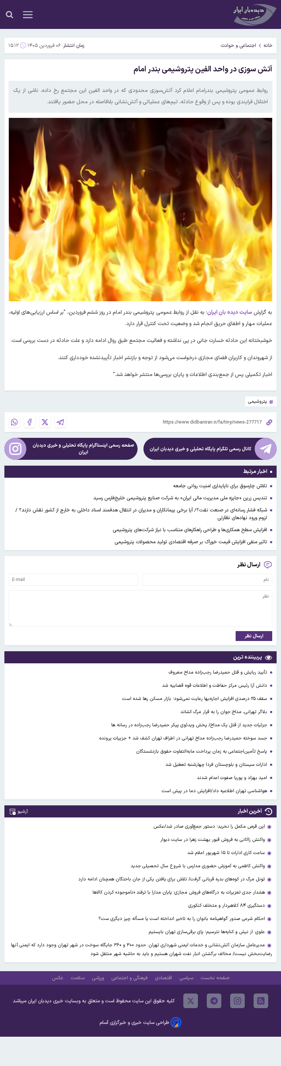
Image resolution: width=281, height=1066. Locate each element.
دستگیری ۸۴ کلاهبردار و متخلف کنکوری (226, 905)
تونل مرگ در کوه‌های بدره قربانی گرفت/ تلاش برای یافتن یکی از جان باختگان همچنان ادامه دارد (171, 879)
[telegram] (214, 1001)
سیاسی (187, 978)
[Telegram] (60, 422)
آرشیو (23, 811)
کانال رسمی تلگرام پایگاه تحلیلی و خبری (200, 449)
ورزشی (98, 978)
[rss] (261, 1001)
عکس (58, 978)
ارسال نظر (254, 636)
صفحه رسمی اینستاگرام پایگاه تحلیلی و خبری (83, 449)
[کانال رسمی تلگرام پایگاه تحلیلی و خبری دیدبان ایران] (266, 449)
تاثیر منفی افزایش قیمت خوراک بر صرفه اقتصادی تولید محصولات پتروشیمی (191, 542)
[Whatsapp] (14, 422)
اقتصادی (164, 978)
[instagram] (237, 1001)
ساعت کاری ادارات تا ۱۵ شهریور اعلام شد (226, 852)
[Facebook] (29, 422)
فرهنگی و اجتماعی (130, 978)
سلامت (78, 978)
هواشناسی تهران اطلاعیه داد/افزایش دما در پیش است (215, 790)
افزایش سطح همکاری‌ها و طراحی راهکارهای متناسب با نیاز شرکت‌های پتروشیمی (190, 530)
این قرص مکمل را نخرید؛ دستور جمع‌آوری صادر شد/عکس (209, 826)
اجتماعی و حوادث (238, 45)
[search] (9, 14)
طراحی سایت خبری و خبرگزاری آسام (134, 1022)
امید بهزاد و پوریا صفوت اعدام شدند (233, 777)
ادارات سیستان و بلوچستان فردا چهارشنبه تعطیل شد (217, 764)
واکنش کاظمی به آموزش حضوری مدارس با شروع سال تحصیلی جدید (198, 865)
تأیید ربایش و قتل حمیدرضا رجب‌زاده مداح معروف (219, 672)
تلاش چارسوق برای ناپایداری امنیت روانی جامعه (220, 486)
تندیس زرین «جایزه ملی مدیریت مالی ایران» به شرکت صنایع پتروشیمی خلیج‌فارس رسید (180, 498)
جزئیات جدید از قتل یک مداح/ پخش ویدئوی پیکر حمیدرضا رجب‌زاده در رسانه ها (190, 725)
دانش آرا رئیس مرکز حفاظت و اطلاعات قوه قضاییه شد (215, 685)
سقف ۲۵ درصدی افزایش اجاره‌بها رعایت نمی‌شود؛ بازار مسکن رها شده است (195, 698)
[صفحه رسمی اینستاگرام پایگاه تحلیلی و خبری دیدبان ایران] (15, 449)
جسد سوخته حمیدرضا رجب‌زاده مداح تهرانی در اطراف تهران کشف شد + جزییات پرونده (184, 738)
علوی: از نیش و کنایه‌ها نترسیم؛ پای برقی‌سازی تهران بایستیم (207, 931)
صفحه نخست (215, 978)
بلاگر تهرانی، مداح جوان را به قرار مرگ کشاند (224, 711)
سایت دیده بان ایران (229, 312)
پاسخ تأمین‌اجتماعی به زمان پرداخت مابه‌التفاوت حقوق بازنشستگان (202, 751)
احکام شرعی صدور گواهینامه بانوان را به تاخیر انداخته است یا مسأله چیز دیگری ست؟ (181, 918)
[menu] (28, 14)
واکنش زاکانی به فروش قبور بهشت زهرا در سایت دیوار (212, 839)
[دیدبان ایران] (254, 14)
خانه (268, 45)
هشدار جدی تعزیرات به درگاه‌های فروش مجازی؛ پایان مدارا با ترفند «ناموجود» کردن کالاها (179, 892)
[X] (45, 422)
